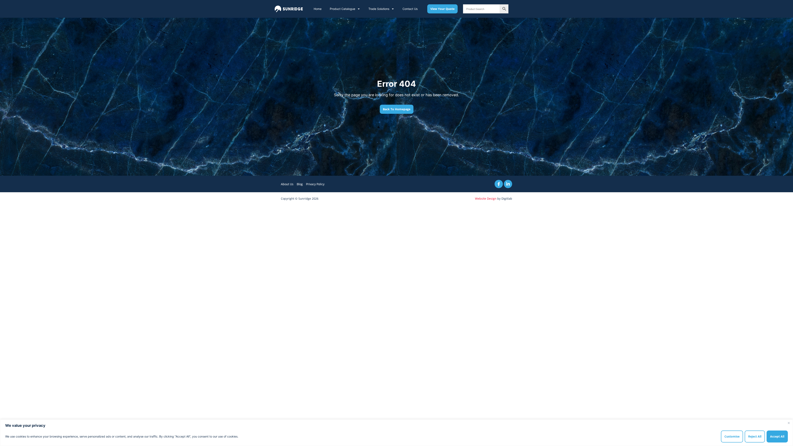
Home (318, 9)
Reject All (754, 436)
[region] (396, 432)
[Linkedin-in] (508, 184)
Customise (732, 436)
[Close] (788, 422)
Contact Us (410, 9)
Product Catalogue (342, 9)
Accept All (777, 436)
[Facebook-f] (499, 184)
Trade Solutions (378, 9)
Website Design (485, 198)
